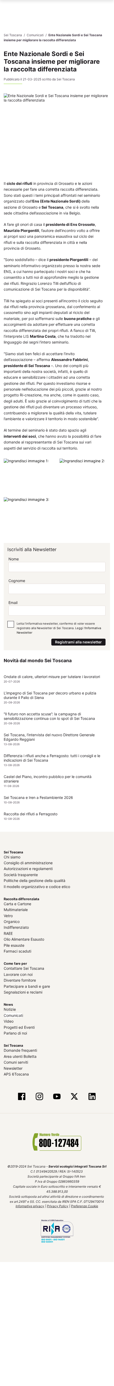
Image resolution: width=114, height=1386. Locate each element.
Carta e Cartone (17, 904)
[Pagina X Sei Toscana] (74, 1097)
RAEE (8, 933)
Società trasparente (21, 874)
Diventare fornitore (20, 980)
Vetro (8, 915)
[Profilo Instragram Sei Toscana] (39, 1097)
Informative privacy (30, 1206)
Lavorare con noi (18, 974)
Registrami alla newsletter (78, 642)
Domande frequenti (20, 1050)
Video (8, 1021)
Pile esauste (14, 945)
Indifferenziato (16, 927)
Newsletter (13, 1068)
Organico (12, 921)
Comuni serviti (16, 1062)
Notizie (10, 1009)
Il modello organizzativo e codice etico (37, 886)
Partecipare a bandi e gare (27, 986)
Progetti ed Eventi (19, 1027)
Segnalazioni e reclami (23, 992)
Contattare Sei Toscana (24, 968)
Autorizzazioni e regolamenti (28, 868)
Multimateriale (16, 909)
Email (12, 602)
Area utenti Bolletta (20, 1056)
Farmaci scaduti (17, 951)
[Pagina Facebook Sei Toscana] (21, 1097)
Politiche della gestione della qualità (34, 880)
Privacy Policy (57, 1206)
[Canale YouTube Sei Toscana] (56, 1097)
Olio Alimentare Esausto (24, 939)
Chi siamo (12, 856)
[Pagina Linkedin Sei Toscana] (91, 1097)
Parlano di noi (15, 1033)
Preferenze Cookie (84, 1206)
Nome (13, 559)
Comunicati (13, 1015)
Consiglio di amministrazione (28, 863)
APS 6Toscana (16, 1074)
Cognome (16, 580)
